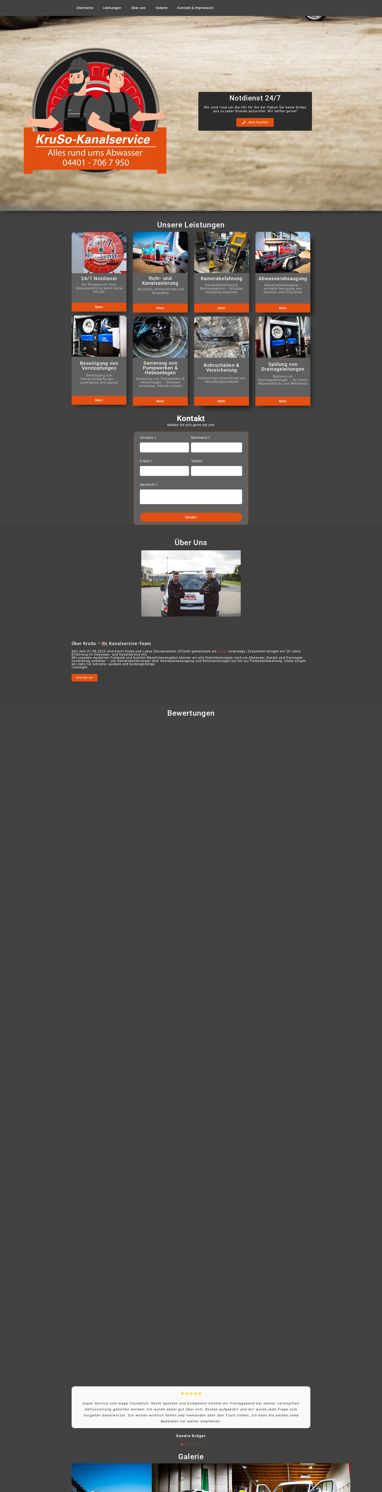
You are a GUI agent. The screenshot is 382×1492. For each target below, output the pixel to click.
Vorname (148, 438)
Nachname (200, 438)
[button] (182, 1444)
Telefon (197, 461)
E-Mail (146, 461)
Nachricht (149, 484)
